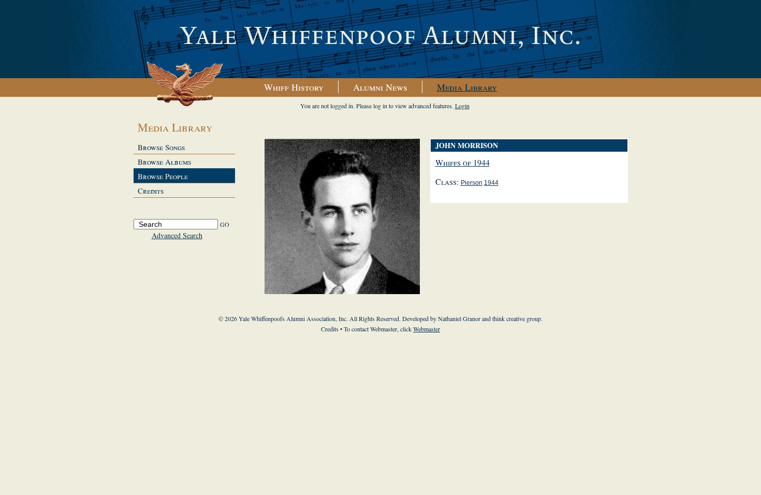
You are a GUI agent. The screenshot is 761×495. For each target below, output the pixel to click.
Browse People (163, 176)
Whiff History (294, 87)
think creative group (516, 318)
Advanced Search (177, 235)
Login (462, 105)
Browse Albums (164, 161)
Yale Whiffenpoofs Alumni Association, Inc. (380, 39)
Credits (151, 190)
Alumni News (380, 87)
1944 (491, 182)
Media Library (467, 87)
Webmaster (426, 329)
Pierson (471, 182)
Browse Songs (161, 147)
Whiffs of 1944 (462, 162)
